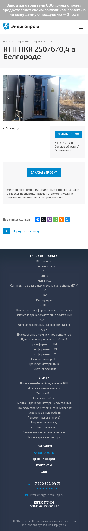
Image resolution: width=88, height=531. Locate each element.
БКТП (44, 271)
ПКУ (44, 295)
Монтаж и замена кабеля (44, 388)
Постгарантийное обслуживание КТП (44, 383)
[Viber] (49, 219)
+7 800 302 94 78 (47, 483)
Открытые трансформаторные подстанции (44, 310)
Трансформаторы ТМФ (44, 364)
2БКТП (44, 305)
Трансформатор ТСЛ (44, 359)
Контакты (44, 465)
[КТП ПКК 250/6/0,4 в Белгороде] (44, 97)
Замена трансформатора (44, 437)
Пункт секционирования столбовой (44, 339)
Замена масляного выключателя (44, 432)
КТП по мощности (44, 266)
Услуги (43, 378)
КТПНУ (44, 275)
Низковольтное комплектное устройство (44, 334)
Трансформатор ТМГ (44, 349)
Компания (44, 446)
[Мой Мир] (67, 219)
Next (81, 93)
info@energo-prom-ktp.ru (46, 495)
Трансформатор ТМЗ (44, 354)
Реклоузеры (44, 300)
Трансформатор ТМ (44, 344)
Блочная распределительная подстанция (44, 324)
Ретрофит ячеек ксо (44, 427)
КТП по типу (44, 261)
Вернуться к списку (26, 231)
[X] (43, 219)
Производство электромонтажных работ (44, 407)
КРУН (44, 329)
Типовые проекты (44, 255)
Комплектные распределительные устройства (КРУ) (44, 285)
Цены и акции (44, 459)
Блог (44, 472)
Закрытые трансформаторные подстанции (44, 315)
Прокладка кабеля (44, 398)
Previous (8, 93)
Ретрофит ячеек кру (44, 422)
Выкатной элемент (44, 368)
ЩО (44, 290)
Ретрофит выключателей (44, 417)
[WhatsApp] (55, 219)
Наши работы (44, 452)
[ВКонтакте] (37, 219)
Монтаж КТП (44, 393)
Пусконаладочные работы (44, 412)
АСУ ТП (44, 319)
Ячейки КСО (44, 280)
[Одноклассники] (61, 219)
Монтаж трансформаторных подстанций (44, 403)
